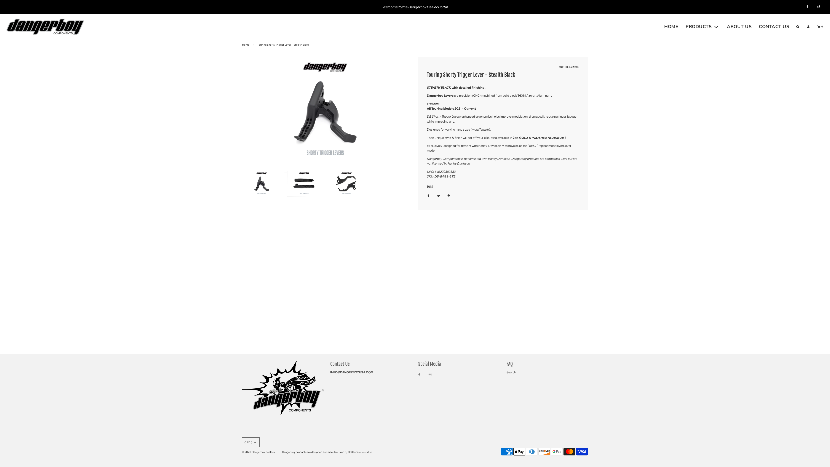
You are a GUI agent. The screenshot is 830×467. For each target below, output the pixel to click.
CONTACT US (774, 27)
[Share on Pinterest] (448, 195)
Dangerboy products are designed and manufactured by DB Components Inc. (327, 452)
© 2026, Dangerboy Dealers (258, 452)
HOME (671, 27)
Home (245, 44)
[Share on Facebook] (428, 195)
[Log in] (808, 27)
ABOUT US (739, 27)
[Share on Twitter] (438, 195)
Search (511, 372)
